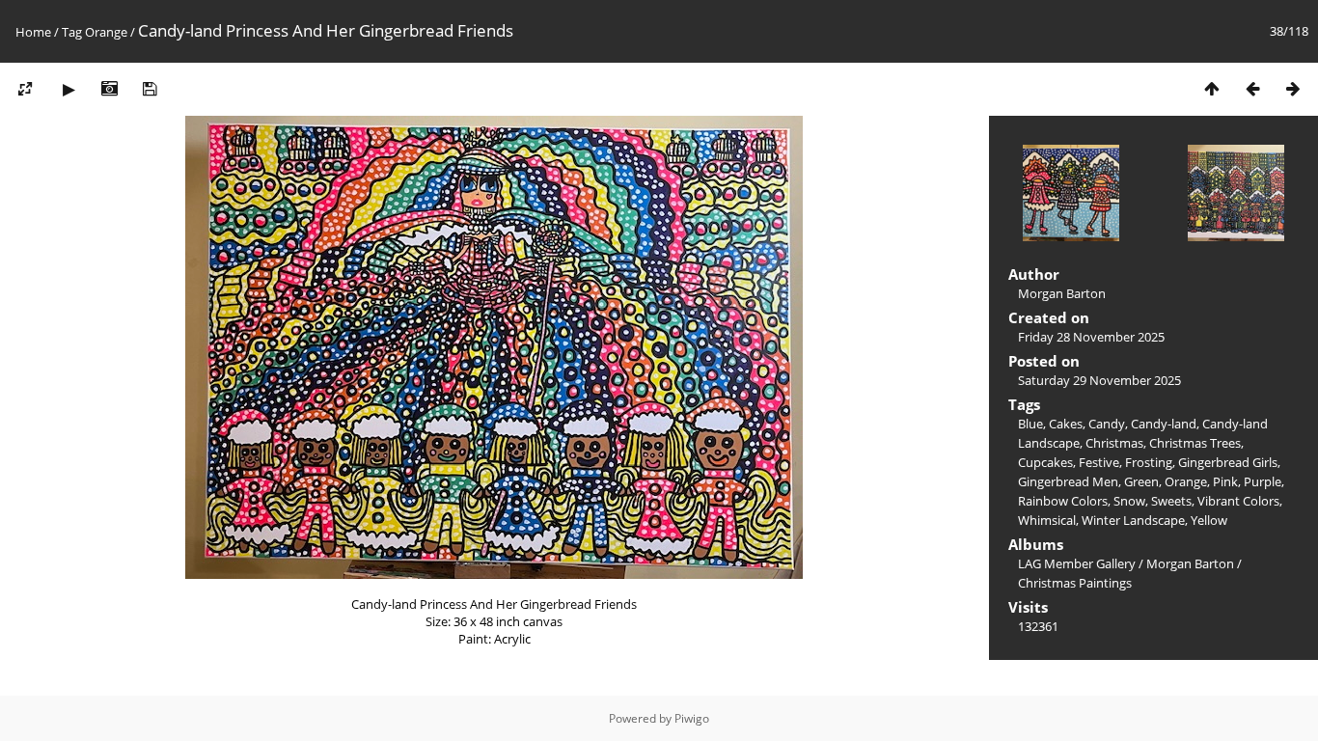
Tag (72, 32)
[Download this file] (149, 88)
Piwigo (691, 718)
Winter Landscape (1133, 520)
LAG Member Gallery (1077, 563)
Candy (1106, 423)
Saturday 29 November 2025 (1099, 380)
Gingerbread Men (1068, 481)
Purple (1262, 481)
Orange (106, 32)
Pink (1225, 481)
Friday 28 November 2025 (1091, 336)
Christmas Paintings (1075, 582)
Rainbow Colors (1063, 500)
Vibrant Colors (1238, 500)
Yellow (1209, 520)
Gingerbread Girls (1227, 462)
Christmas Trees (1195, 443)
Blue (1030, 423)
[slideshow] (68, 88)
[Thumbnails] (1212, 88)
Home (33, 32)
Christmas (1114, 443)
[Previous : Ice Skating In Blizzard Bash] (1252, 88)
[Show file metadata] (109, 88)
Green (1141, 481)
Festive (1099, 462)
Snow (1129, 500)
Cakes (1066, 423)
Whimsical (1047, 520)
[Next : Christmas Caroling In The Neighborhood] (1293, 88)
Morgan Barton (1190, 563)
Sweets (1171, 500)
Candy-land (1163, 423)
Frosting (1148, 462)
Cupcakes (1045, 462)
